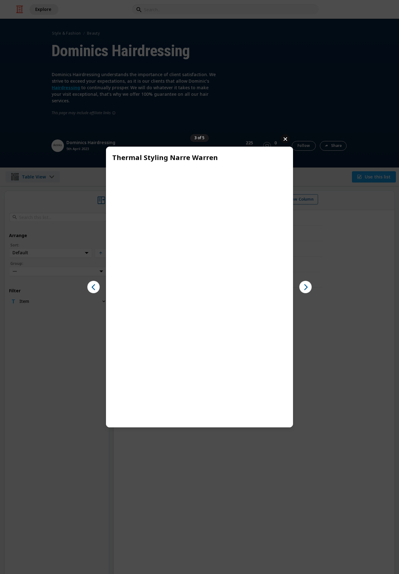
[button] (93, 287)
